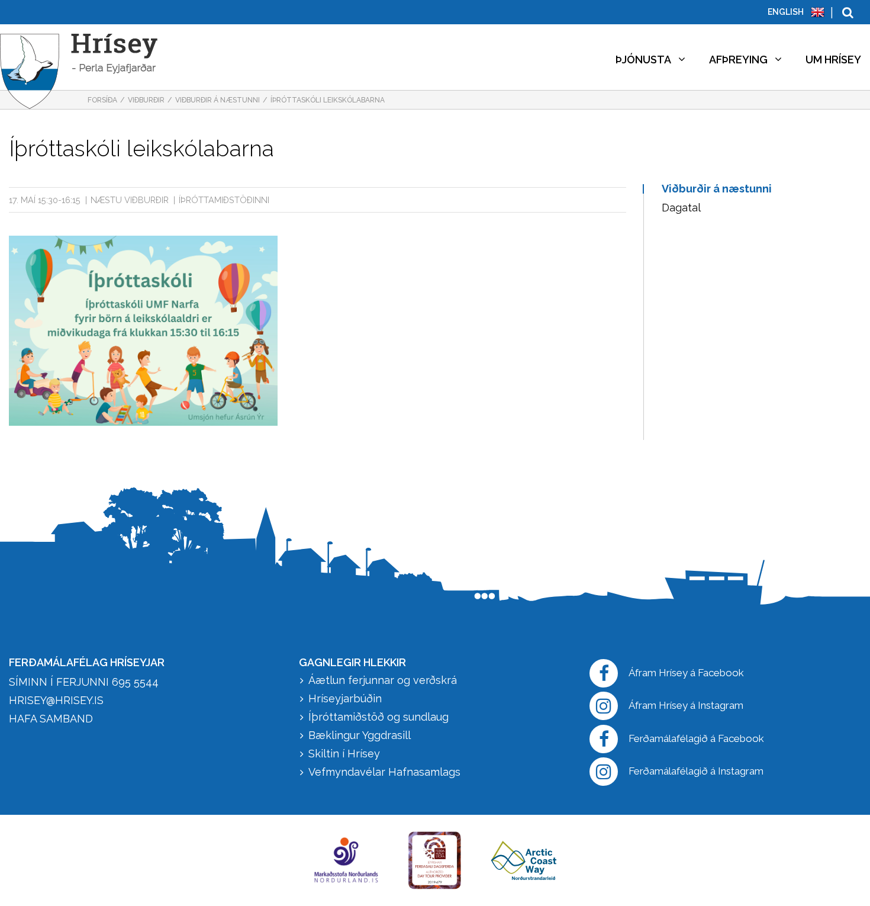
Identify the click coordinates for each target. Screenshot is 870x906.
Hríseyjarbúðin (345, 698)
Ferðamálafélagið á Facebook (696, 738)
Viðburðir (146, 100)
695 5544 (135, 682)
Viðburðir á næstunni (217, 100)
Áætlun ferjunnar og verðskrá (382, 680)
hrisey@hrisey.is (56, 700)
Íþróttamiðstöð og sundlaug (378, 717)
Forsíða (102, 100)
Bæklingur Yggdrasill (359, 735)
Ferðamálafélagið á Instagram (696, 771)
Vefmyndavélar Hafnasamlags (385, 772)
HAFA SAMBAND (51, 718)
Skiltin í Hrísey (344, 753)
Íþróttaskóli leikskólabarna (327, 100)
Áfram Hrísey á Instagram (686, 705)
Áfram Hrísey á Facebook (686, 673)
